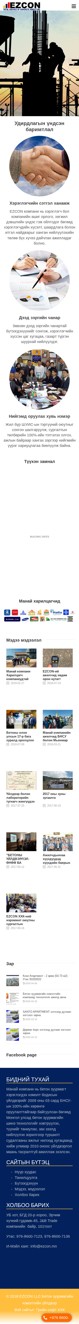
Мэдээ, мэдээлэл (30, 1191)
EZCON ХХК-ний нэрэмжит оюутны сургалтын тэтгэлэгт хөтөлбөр (21, 924)
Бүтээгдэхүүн (26, 1185)
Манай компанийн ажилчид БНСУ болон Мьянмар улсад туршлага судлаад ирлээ (57, 742)
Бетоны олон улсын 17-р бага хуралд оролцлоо (20, 738)
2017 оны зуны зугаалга (54, 797)
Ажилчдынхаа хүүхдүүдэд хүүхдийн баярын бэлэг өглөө (56, 862)
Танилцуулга (26, 1180)
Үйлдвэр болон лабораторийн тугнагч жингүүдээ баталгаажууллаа (20, 801)
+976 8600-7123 (59, 1319)
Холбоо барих (27, 1197)
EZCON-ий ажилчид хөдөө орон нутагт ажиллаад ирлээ (55, 679)
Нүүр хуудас (25, 1174)
